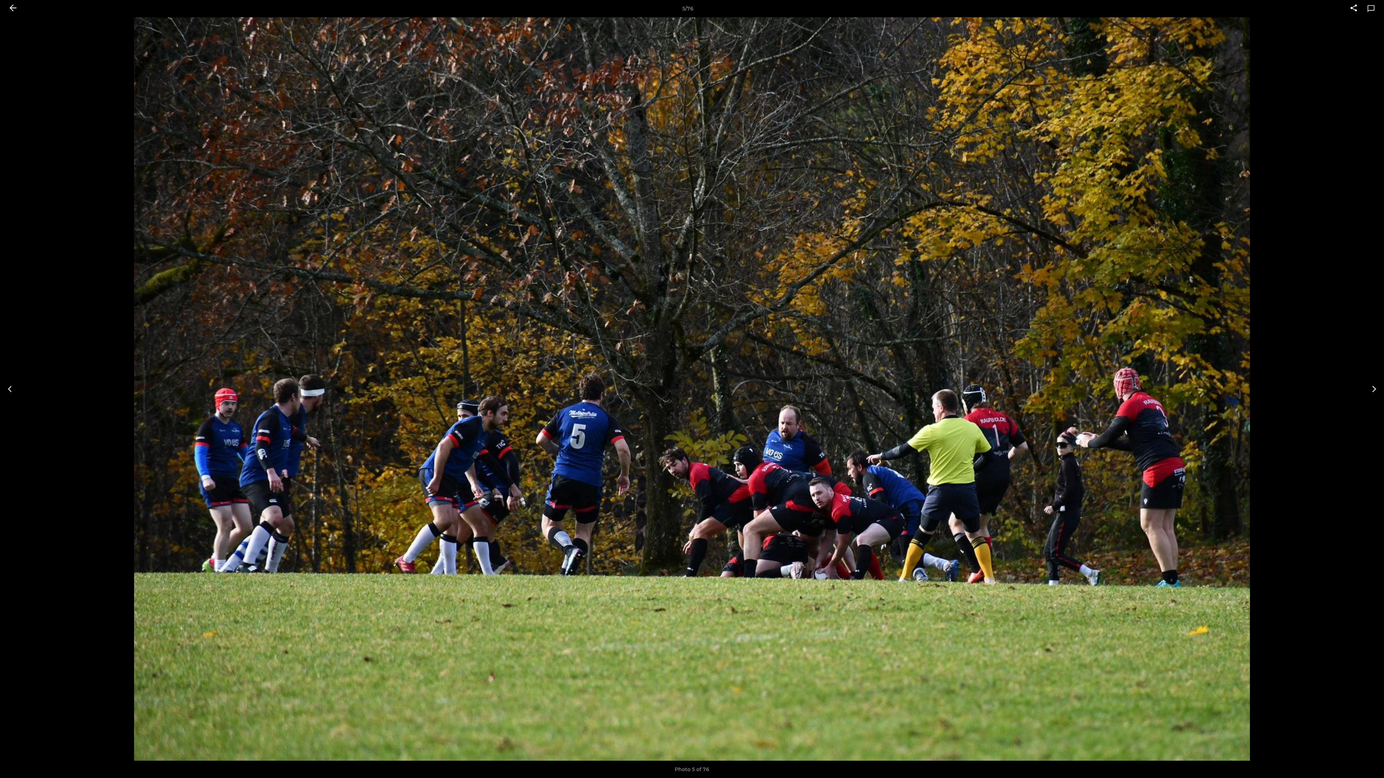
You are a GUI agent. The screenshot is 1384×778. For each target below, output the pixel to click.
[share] (1353, 9)
